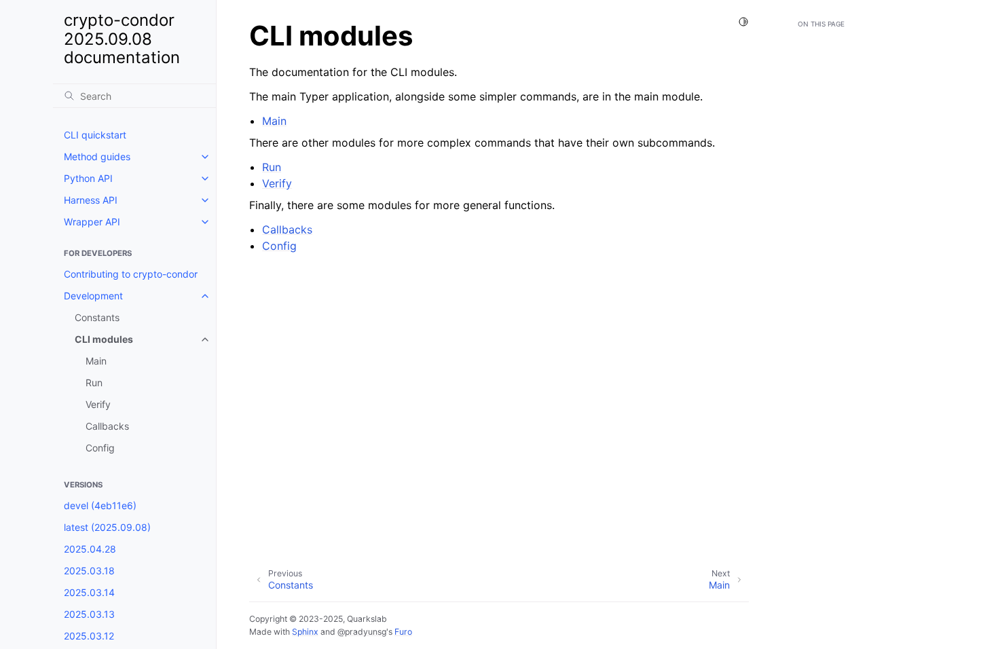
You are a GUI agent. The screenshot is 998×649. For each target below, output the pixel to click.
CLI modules (104, 339)
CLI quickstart (95, 135)
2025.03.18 (89, 570)
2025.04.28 (90, 549)
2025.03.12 (89, 636)
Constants (97, 317)
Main (96, 361)
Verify (98, 404)
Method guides (97, 156)
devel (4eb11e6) (100, 505)
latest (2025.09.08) (107, 527)
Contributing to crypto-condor (131, 274)
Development (93, 295)
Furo (403, 632)
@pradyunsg (361, 632)
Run (94, 382)
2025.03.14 (89, 592)
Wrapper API (92, 221)
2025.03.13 (89, 614)
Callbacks (107, 426)
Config (100, 447)
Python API (88, 178)
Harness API (90, 200)
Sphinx (305, 632)
